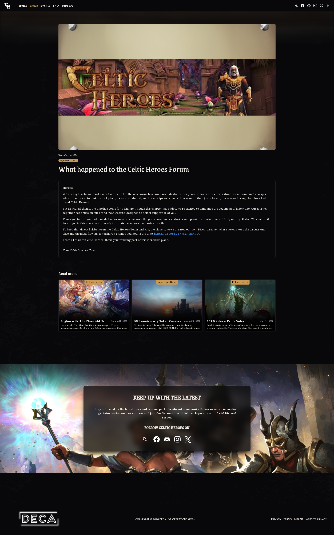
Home (23, 5)
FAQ (56, 5)
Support (67, 5)
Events (45, 5)
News (34, 5)
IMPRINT (299, 519)
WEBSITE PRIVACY (316, 519)
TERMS (287, 519)
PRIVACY (276, 519)
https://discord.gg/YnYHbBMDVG (177, 233)
